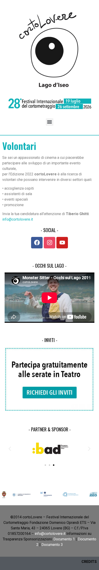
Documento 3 (52, 544)
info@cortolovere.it (17, 219)
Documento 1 (64, 539)
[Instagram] (49, 242)
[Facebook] (37, 242)
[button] (49, 122)
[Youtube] (62, 242)
